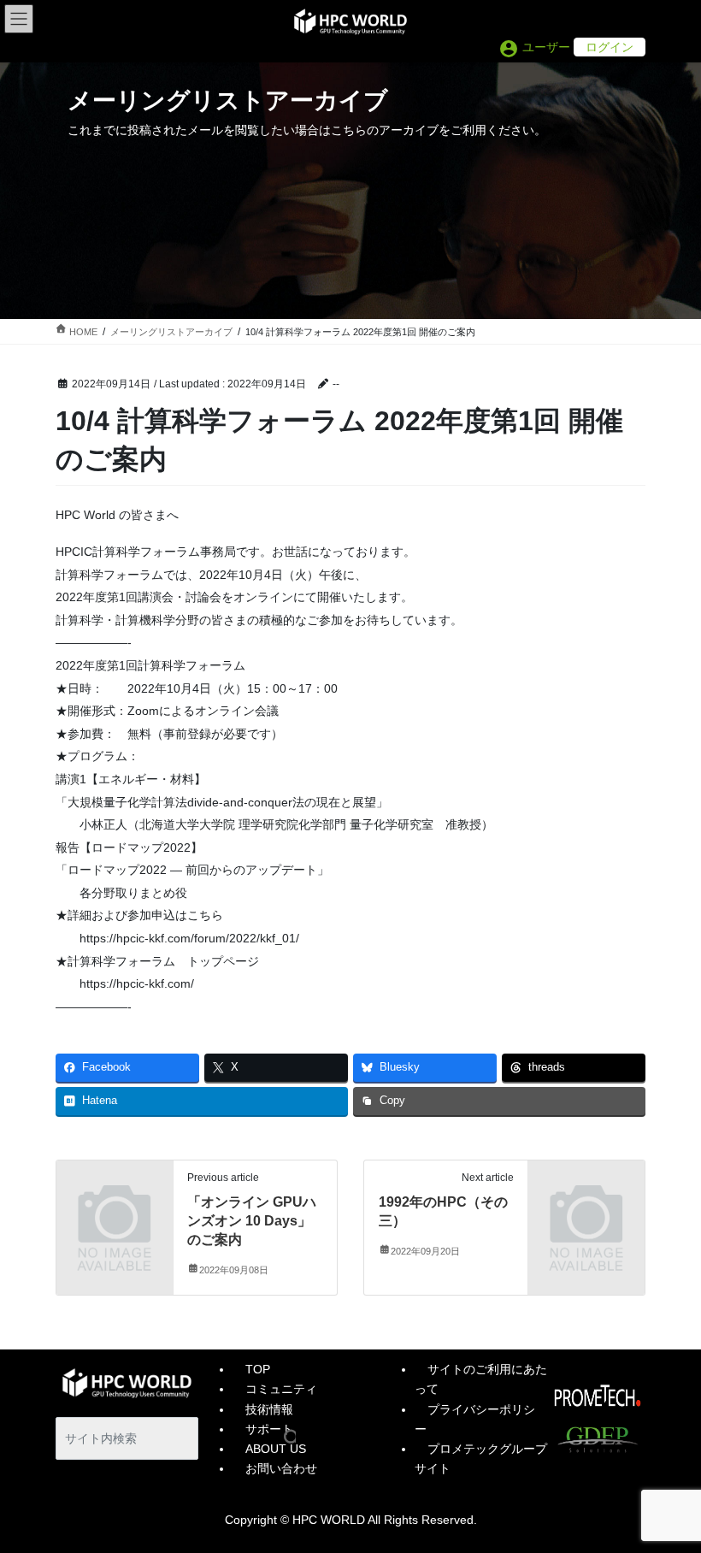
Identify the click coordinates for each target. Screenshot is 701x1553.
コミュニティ (281, 1389)
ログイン (609, 47)
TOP (257, 1369)
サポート (269, 1429)
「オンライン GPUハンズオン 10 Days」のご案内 (251, 1221)
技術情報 (269, 1409)
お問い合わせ (281, 1468)
